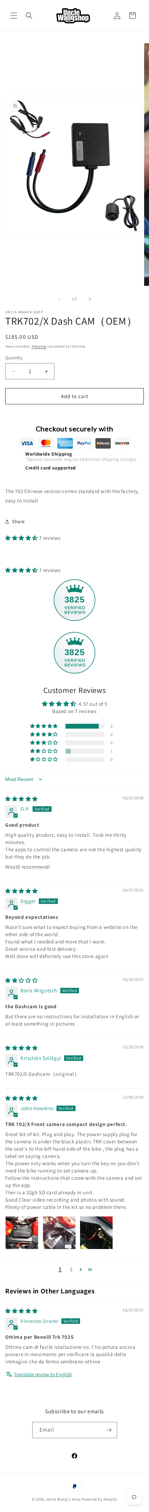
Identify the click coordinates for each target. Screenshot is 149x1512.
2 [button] (71, 1269)
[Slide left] (59, 299)
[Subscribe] (109, 1430)
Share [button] (18, 521)
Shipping (39, 346)
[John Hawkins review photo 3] (96, 1232)
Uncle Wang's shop (63, 1499)
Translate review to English (43, 1374)
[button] (13, 15)
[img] (21, 798)
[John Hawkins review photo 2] (59, 1232)
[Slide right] (89, 299)
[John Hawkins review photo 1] (21, 1232)
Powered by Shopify (99, 1499)
